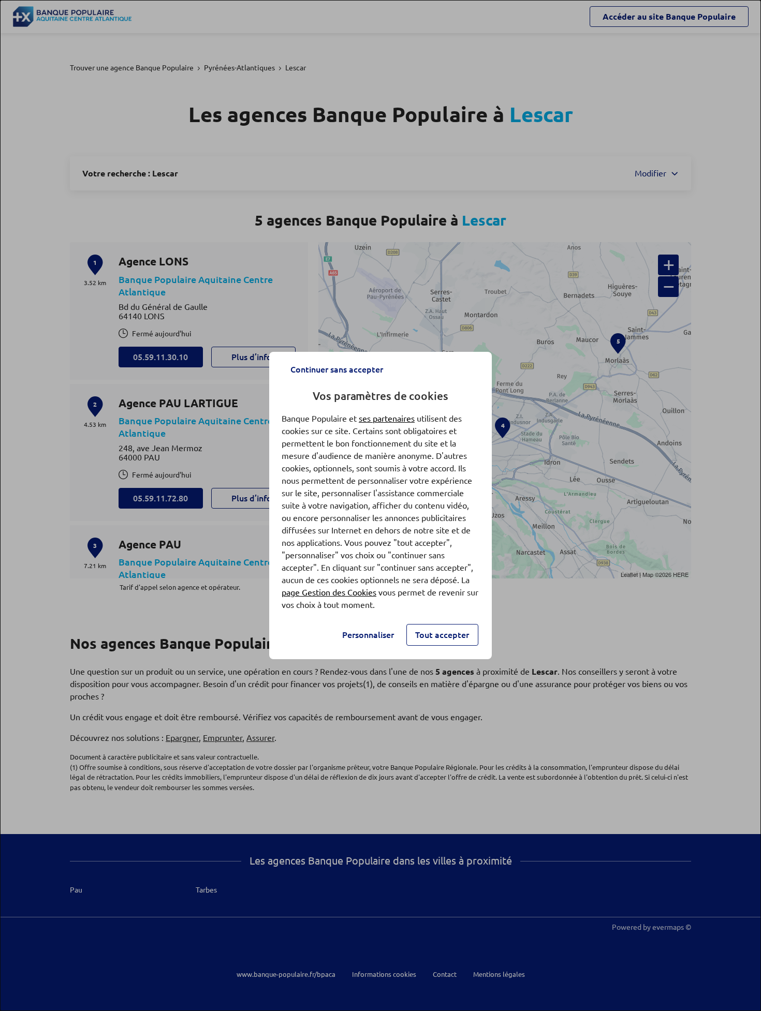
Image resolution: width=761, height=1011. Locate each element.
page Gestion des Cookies (329, 592)
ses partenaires (387, 418)
